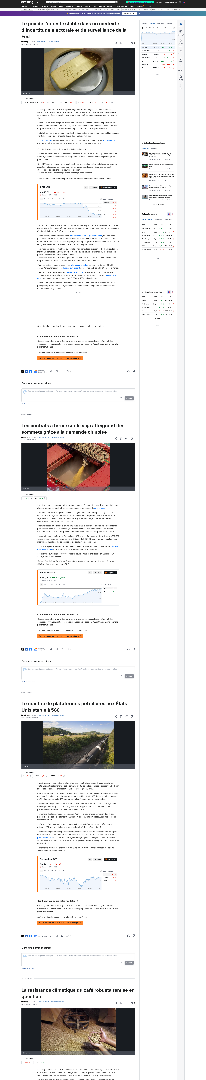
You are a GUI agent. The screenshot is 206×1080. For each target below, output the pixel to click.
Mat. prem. (160, 23)
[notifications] (180, 2)
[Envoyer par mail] (62, 371)
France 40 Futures (148, 51)
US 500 (144, 54)
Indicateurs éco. (96, 9)
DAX (143, 61)
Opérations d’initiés (145, 9)
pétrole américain (45, 837)
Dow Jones (145, 68)
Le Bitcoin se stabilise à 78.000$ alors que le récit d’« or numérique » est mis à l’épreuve (161, 176)
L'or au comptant (44, 140)
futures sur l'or (109, 140)
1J (41, 199)
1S (45, 199)
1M (48, 199)
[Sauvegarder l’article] (121, 43)
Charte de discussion (28, 404)
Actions (75, 9)
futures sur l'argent (71, 268)
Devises (144, 23)
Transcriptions (176, 9)
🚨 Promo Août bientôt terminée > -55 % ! (139, 2)
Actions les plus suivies (152, 292)
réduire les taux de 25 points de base (86, 236)
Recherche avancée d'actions (125, 6)
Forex (57, 9)
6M (52, 199)
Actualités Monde (116, 9)
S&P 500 (145, 64)
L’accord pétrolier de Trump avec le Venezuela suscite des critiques (160, 196)
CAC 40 (144, 47)
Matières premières (84, 9)
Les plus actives (147, 219)
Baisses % (168, 219)
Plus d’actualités (158, 205)
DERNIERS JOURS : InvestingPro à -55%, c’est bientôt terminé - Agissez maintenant (161, 154)
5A (60, 199)
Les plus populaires (41, 9)
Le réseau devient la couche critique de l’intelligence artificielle (160, 186)
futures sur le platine (79, 265)
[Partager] (116, 43)
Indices (152, 23)
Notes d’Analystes (157, 9)
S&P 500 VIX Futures (148, 57)
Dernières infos (27, 9)
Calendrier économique (106, 6)
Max (64, 199)
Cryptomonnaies (66, 9)
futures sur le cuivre (74, 272)
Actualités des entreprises (129, 9)
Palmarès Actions (149, 214)
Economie (106, 9)
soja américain (100, 508)
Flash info (51, 9)
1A (56, 199)
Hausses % (158, 219)
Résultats (167, 9)
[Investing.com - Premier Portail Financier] (29, 2)
